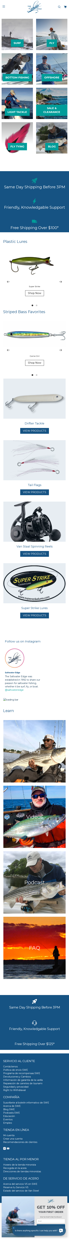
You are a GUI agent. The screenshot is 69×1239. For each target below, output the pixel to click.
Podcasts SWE (11, 1112)
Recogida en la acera (14, 1168)
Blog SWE (9, 1109)
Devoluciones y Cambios (17, 1076)
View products (34, 430)
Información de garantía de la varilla (23, 1080)
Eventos (8, 1119)
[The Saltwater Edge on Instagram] (4, 1149)
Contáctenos (10, 1066)
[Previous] (8, 281)
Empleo (7, 1122)
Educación (9, 1116)
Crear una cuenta (12, 1138)
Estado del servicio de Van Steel (21, 1190)
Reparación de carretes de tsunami (22, 1083)
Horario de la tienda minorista (19, 1164)
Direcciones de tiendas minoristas (22, 1171)
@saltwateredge (14, 689)
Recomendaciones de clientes (20, 1142)
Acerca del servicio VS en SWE (20, 1184)
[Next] (60, 281)
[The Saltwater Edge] (34, 7)
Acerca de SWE (12, 1106)
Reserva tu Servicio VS (15, 1187)
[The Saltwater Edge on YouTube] (8, 1149)
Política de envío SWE (15, 1069)
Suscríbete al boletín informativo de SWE (26, 1102)
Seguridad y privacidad (15, 1086)
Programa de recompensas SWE (21, 1073)
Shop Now (34, 293)
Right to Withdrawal (14, 1090)
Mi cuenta (8, 1135)
